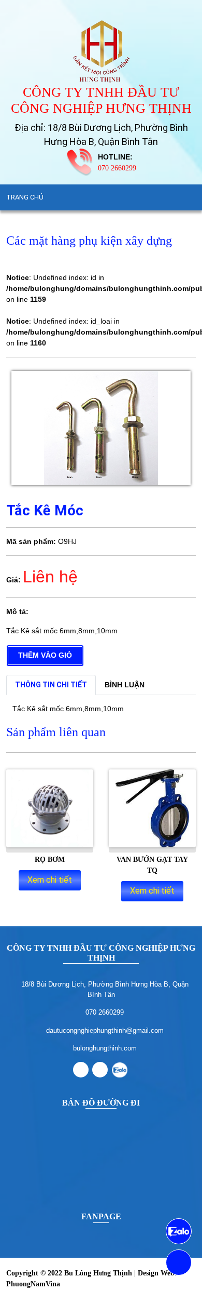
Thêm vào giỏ (45, 655)
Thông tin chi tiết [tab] (51, 685)
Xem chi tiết (49, 880)
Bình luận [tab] (125, 685)
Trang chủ (25, 197)
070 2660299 (117, 168)
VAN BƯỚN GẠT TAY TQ (152, 865)
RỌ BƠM (50, 859)
